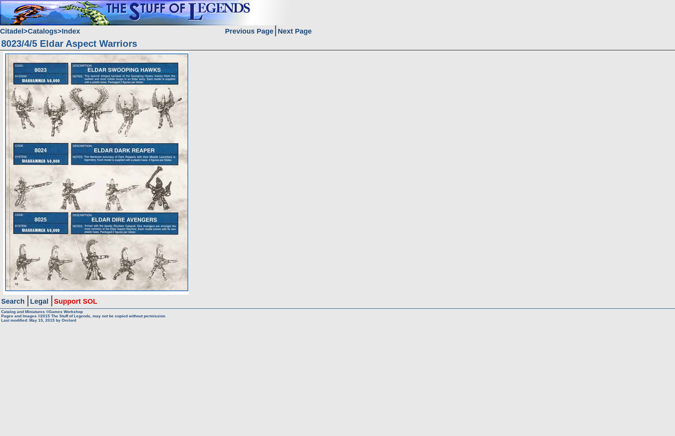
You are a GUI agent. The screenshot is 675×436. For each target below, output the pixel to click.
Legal (39, 301)
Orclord (69, 320)
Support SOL (75, 301)
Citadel (11, 31)
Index (71, 31)
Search (13, 301)
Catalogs (42, 31)
